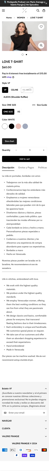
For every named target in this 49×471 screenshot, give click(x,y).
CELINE (14, 90)
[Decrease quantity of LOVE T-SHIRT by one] (16, 150)
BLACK (11, 126)
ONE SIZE (8, 111)
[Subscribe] (44, 413)
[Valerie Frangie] (24, 10)
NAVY (25, 126)
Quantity (6, 150)
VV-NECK (27, 90)
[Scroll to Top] (44, 456)
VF (5, 90)
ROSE (18, 126)
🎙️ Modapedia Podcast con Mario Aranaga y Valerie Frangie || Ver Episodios (24, 3)
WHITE (4, 126)
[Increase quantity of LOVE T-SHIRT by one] (44, 150)
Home (9, 17)
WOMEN (21, 17)
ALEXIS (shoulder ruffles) (16, 97)
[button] (44, 10)
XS (18, 111)
